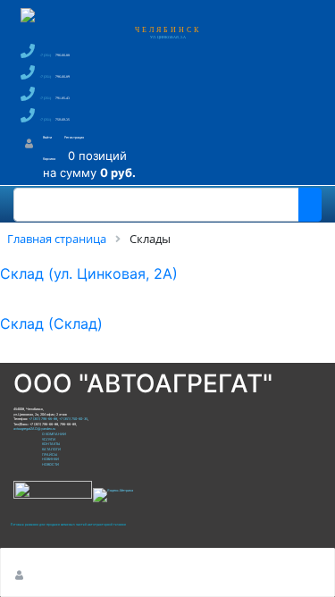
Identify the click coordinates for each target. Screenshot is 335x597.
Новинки (50, 459)
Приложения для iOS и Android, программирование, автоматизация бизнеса (69, 524)
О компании (54, 434)
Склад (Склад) (51, 323)
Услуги (48, 439)
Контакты (51, 443)
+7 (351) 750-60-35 (73, 418)
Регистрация (74, 137)
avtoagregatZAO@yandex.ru (34, 428)
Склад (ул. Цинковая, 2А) (89, 273)
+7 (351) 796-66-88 (43, 418)
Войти (47, 137)
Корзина (49, 158)
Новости (50, 464)
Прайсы (49, 454)
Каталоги (51, 449)
